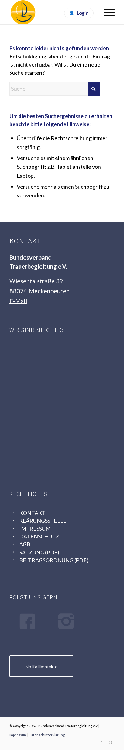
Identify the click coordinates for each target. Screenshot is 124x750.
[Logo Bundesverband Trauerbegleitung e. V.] (51, 12)
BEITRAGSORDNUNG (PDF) (53, 560)
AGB (24, 544)
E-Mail (18, 300)
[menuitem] (106, 12)
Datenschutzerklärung (47, 735)
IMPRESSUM (35, 528)
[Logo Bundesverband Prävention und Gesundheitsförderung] (54, 403)
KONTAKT (32, 513)
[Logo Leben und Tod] (54, 359)
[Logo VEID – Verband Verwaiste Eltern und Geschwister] (54, 448)
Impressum (18, 735)
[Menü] (106, 12)
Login (82, 13)
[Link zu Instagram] (110, 742)
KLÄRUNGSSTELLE (43, 520)
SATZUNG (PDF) (39, 552)
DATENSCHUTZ (39, 536)
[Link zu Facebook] (101, 742)
